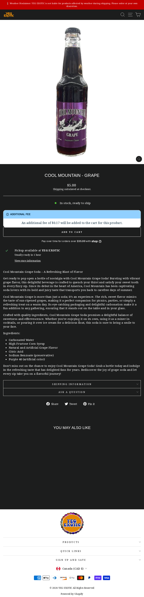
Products (71, 541)
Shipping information (72, 384)
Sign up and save (71, 559)
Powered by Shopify (72, 593)
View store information (28, 260)
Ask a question (72, 391)
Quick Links (71, 551)
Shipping (58, 189)
